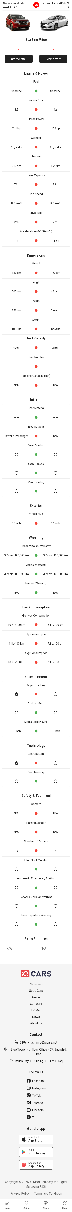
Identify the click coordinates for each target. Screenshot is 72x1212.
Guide (36, 997)
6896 (23, 1042)
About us (36, 1023)
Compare (36, 1004)
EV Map (36, 1010)
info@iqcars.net (46, 1042)
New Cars (36, 984)
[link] (36, 1139)
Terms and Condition (48, 1193)
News (36, 1017)
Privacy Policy (20, 1193)
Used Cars (36, 991)
